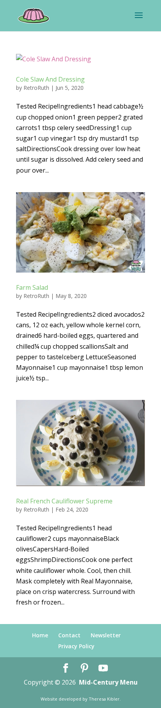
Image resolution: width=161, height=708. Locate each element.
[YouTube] (103, 668)
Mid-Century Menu (108, 682)
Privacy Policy (76, 646)
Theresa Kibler (104, 699)
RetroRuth (36, 87)
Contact (69, 635)
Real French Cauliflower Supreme (64, 501)
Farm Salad (32, 287)
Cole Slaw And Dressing (50, 79)
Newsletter (106, 635)
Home (40, 635)
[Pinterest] (84, 668)
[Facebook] (65, 668)
